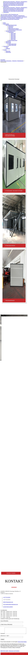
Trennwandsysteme (12, 43)
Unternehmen (6, 46)
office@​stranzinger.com (13, 14)
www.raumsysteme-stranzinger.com (10, 604)
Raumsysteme (6, 23)
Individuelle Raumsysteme (11, 25)
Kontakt (4, 49)
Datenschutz (8, 52)
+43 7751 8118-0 (4, 14)
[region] (14, 68)
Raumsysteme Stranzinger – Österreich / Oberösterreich (12, 60)
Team (7, 47)
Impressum (8, 51)
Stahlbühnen (8, 41)
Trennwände (8, 42)
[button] (14, 70)
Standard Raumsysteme (10, 31)
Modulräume (11, 32)
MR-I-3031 (13, 35)
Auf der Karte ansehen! (8, 606)
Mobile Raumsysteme (12, 40)
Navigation (3, 59)
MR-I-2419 (13, 33)
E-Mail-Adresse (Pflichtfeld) (6, 624)
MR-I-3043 (13, 36)
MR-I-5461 (13, 39)
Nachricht (3, 633)
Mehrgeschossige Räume (13, 28)
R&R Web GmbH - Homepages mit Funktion (10, 650)
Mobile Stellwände (12, 45)
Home (4, 22)
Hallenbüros (10, 26)
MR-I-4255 (13, 38)
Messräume (10, 27)
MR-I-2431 (13, 34)
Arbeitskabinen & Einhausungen (15, 29)
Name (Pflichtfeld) (4, 620)
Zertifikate (8, 48)
